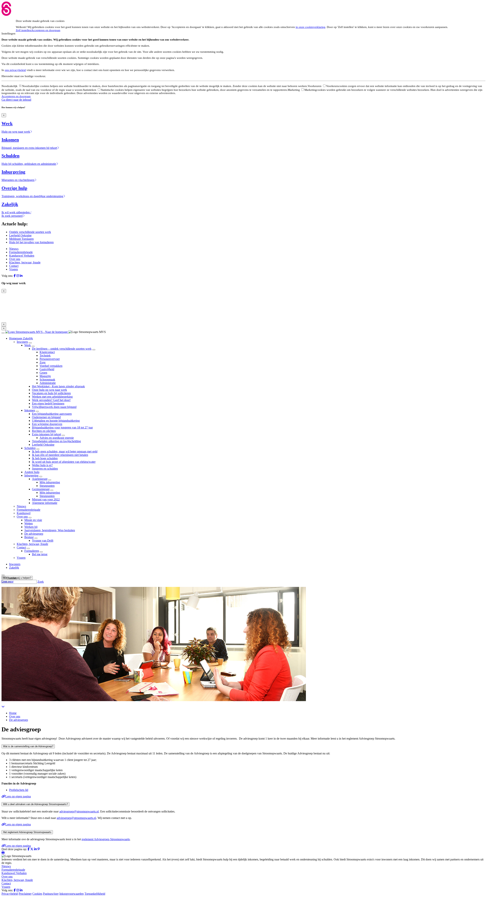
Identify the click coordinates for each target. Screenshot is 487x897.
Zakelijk (14, 567)
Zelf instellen (23, 30)
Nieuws (13, 248)
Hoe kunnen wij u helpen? (17, 577)
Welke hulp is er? (42, 465)
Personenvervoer (50, 359)
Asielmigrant (39, 478)
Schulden (30, 448)
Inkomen (29, 410)
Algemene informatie (44, 502)
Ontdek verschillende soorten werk (30, 232)
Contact (13, 265)
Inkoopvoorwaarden (71, 893)
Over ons (14, 259)
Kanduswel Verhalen (21, 255)
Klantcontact (47, 352)
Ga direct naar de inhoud (16, 99)
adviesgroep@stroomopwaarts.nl (79, 811)
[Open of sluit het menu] (3, 333)
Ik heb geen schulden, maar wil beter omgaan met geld (64, 451)
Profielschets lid (18, 790)
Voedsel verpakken (51, 365)
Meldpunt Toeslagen (21, 238)
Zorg (42, 362)
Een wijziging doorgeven (47, 424)
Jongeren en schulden (45, 468)
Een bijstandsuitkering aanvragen (52, 413)
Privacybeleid (10, 893)
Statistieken (90, 89)
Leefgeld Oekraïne (20, 235)
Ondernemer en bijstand (46, 417)
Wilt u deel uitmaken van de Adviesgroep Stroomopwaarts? (35, 804)
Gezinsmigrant (40, 489)
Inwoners (22, 341)
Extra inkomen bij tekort (46, 434)
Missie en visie (33, 520)
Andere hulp (31, 472)
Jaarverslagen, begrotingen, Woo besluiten (49, 530)
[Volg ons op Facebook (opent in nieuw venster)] (15, 275)
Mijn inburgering (50, 482)
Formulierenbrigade (21, 252)
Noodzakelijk (10, 86)
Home (13, 713)
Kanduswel (23, 513)
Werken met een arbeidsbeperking (52, 396)
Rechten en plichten (44, 431)
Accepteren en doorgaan (45, 30)
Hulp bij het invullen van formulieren (31, 242)
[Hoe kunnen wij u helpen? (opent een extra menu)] (3, 575)
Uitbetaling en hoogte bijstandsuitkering (56, 420)
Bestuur (29, 537)
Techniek (45, 355)
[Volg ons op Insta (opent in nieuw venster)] (17, 275)
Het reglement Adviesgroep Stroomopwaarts (27, 832)
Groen (43, 372)
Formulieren (31, 550)
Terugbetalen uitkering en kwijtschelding (56, 441)
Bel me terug (39, 554)
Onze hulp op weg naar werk (49, 389)
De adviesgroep (33, 533)
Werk (27, 345)
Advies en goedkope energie (57, 437)
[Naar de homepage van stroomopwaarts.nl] (36, 332)
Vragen (13, 269)
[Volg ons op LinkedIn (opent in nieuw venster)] (21, 275)
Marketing (294, 89)
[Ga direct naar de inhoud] (3, 706)
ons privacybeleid (15, 70)
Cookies (37, 893)
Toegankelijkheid (94, 893)
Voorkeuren (315, 86)
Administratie (48, 383)
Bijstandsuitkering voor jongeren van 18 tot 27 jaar (62, 427)
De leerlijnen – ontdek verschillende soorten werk (62, 348)
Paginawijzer (51, 893)
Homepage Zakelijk (21, 338)
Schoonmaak (47, 379)
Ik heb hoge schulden (45, 458)
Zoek (40, 581)
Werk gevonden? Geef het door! (51, 400)
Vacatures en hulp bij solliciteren (51, 393)
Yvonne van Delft (42, 540)
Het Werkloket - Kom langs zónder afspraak (58, 386)
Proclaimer (25, 893)
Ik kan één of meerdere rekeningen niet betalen (60, 454)
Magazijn (45, 376)
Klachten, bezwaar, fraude (25, 262)
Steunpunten (47, 485)
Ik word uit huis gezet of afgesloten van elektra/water (63, 461)
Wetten (28, 523)
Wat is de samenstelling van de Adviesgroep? (28, 746)
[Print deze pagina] (3, 852)
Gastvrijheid (47, 369)
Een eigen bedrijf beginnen (48, 403)
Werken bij (30, 526)
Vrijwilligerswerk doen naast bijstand (54, 407)
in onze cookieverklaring (310, 27)
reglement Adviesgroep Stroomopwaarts (106, 839)
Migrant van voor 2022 (46, 499)
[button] (9, 578)
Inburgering (31, 475)
